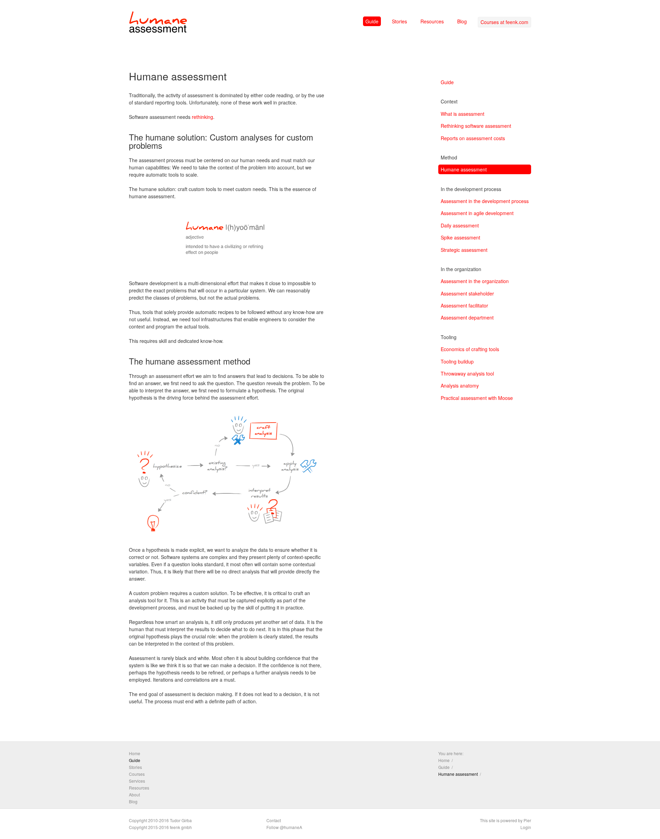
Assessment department (467, 317)
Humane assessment (464, 169)
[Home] (158, 23)
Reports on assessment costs (473, 138)
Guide (371, 21)
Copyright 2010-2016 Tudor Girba (160, 820)
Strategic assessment (464, 249)
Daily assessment (460, 225)
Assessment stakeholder (467, 293)
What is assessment (462, 113)
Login (525, 827)
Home (134, 753)
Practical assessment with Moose (477, 397)
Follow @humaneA (284, 827)
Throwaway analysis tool (467, 373)
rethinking (202, 116)
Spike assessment (460, 237)
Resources (432, 21)
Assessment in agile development (477, 213)
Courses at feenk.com (504, 22)
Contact (273, 820)
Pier (527, 820)
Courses (137, 774)
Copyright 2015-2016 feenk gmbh (160, 827)
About (134, 794)
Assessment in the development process (485, 201)
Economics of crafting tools (470, 349)
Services (137, 781)
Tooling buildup (457, 361)
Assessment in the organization (475, 281)
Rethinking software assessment (476, 125)
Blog (462, 21)
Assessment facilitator (464, 305)
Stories (399, 21)
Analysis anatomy (460, 385)
